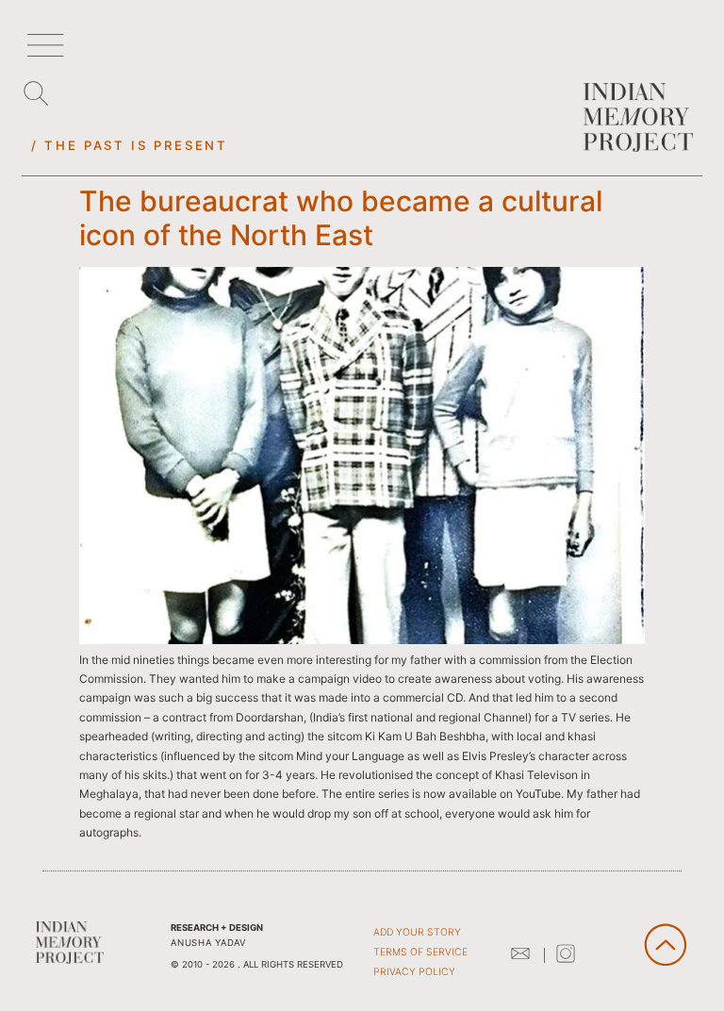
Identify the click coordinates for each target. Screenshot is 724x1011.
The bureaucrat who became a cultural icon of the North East (340, 218)
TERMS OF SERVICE (420, 952)
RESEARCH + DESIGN (217, 927)
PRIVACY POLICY (414, 972)
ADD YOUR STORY (417, 932)
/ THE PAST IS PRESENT (129, 145)
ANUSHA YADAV (208, 942)
